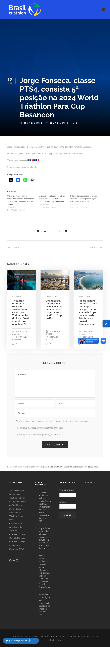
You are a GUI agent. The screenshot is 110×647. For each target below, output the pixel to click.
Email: (62, 501)
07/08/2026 (18, 297)
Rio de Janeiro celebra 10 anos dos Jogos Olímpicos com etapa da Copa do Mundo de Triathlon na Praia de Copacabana (88, 312)
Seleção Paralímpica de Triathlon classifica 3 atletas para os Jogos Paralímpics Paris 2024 (83, 198)
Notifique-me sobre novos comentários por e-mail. (40, 427)
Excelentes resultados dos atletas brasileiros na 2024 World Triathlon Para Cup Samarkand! (52, 198)
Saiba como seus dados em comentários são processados (73, 466)
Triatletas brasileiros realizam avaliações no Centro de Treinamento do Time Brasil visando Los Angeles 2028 (20, 312)
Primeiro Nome (66, 490)
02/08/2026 (51, 297)
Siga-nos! (91, 482)
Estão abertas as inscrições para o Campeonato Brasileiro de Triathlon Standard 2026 (44, 604)
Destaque (21, 337)
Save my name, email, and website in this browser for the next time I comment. (53, 420)
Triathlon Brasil (33, 123)
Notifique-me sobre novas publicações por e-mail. (40, 434)
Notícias (16, 340)
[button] (21, 641)
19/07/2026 (84, 296)
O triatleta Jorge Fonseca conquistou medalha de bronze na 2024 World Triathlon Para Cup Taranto (20, 200)
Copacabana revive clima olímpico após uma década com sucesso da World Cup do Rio (54, 309)
